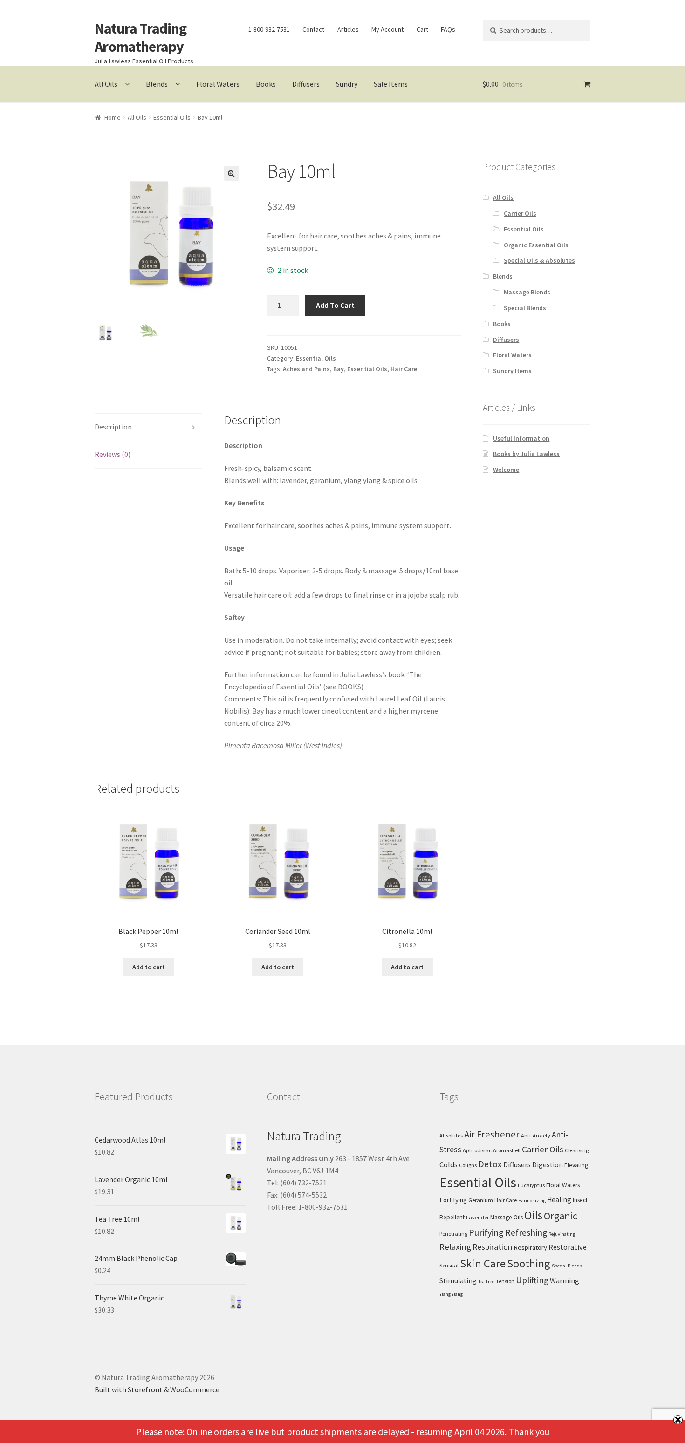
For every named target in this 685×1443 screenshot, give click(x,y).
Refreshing (526, 1232)
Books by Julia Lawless (526, 453)
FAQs (448, 29)
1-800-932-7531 (269, 29)
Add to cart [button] (148, 967)
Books (266, 83)
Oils (533, 1215)
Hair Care (403, 369)
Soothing (528, 1263)
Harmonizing (532, 1201)
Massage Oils (506, 1217)
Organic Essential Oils (536, 245)
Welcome (506, 469)
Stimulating (458, 1280)
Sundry (346, 83)
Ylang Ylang (451, 1294)
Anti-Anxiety (535, 1135)
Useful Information (521, 438)
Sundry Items (512, 371)
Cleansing (577, 1150)
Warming (564, 1280)
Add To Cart (335, 305)
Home (112, 117)
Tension (505, 1281)
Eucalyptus (531, 1185)
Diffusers (306, 83)
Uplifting (532, 1280)
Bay (338, 369)
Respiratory (530, 1247)
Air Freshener (492, 1134)
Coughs (468, 1165)
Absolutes (451, 1135)
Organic (560, 1215)
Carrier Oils (520, 213)
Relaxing (455, 1246)
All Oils (106, 83)
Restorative (567, 1247)
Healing (559, 1199)
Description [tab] (113, 426)
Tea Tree (486, 1282)
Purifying (486, 1232)
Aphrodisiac (477, 1150)
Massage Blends (527, 292)
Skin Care (483, 1263)
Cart (422, 29)
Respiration (492, 1247)
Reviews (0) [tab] (112, 454)
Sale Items (391, 83)
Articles (348, 29)
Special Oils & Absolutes (539, 260)
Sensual (449, 1265)
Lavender (477, 1217)
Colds (448, 1164)
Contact (313, 29)
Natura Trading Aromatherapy (140, 37)
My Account (387, 29)
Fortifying (453, 1200)
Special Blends (525, 308)
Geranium (480, 1200)
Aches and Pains (306, 369)
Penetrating (453, 1233)
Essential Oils (172, 117)
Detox (490, 1164)
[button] (231, 173)
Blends (157, 83)
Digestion (547, 1164)
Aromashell (507, 1150)
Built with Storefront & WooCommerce (157, 1389)
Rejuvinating (561, 1234)
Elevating (576, 1165)
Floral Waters (218, 83)
